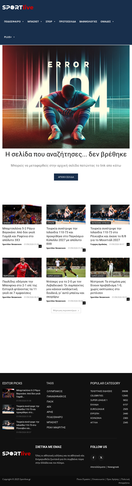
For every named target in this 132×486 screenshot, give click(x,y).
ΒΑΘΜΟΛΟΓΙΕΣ (88, 21)
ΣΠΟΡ (49, 21)
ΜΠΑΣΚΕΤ (33, 21)
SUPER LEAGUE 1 (54, 276)
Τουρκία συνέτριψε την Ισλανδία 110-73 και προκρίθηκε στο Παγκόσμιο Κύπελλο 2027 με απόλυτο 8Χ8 (65, 236)
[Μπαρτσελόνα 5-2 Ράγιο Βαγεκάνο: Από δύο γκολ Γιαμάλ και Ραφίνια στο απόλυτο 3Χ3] (22, 214)
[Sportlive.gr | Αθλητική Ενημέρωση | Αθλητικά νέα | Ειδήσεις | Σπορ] (16, 453)
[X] (101, 458)
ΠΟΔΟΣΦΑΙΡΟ (12, 21)
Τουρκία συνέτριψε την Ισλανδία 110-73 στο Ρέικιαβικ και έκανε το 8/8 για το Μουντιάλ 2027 (108, 234)
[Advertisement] (66, 347)
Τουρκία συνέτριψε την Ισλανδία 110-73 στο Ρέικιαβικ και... (27, 425)
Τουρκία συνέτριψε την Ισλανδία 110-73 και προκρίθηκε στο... (27, 409)
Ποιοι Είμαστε (83, 479)
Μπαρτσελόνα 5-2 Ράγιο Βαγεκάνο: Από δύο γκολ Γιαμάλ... (28, 393)
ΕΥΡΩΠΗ (50, 223)
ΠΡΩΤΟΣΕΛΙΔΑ (67, 21)
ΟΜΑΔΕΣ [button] (106, 21)
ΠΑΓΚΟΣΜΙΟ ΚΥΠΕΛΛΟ (100, 223)
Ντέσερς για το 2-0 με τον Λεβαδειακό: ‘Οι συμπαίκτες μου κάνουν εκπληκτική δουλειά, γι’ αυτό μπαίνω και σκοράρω (65, 289)
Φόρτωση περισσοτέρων (65, 310)
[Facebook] (93, 458)
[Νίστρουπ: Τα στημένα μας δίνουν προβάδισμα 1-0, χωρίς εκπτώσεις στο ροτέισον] (110, 267)
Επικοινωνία (98, 479)
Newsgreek (113, 466)
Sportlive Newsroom (12, 244)
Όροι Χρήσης (113, 479)
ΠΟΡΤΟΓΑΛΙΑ (8, 276)
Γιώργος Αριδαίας (98, 244)
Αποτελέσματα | (98, 466)
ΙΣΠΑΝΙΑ (6, 223)
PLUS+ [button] (8, 37)
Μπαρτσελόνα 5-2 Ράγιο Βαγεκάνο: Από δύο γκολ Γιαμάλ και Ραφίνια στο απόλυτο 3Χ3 (18, 234)
